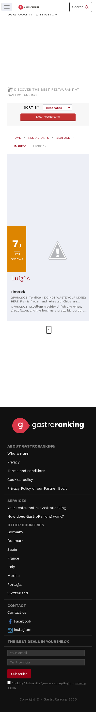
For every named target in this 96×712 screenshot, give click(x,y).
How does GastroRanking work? (35, 516)
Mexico (13, 576)
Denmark (15, 540)
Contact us (16, 612)
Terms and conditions (26, 471)
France (13, 558)
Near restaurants (48, 116)
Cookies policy (20, 479)
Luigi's (20, 278)
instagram (22, 629)
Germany (15, 532)
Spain (12, 549)
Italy (11, 567)
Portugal (14, 584)
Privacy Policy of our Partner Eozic (37, 488)
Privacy (13, 462)
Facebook (22, 621)
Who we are (18, 453)
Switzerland (17, 593)
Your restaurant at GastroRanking (36, 508)
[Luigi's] (57, 250)
